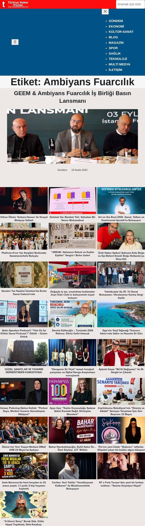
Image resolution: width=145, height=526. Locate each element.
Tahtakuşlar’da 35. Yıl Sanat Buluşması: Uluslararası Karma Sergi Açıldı (121, 294)
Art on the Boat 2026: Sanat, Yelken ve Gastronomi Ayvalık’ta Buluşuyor (121, 219)
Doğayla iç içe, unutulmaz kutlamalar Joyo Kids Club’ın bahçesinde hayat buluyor (72, 294)
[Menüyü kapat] (105, 12)
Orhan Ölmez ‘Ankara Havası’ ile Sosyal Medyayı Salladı (24, 219)
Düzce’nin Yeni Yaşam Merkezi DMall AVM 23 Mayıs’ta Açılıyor (24, 448)
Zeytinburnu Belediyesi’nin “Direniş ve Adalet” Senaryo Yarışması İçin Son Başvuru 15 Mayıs (121, 411)
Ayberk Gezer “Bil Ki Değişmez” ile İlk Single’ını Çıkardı (121, 371)
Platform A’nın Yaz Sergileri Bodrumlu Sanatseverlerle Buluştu (24, 254)
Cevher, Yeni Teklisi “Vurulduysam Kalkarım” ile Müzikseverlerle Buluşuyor (72, 485)
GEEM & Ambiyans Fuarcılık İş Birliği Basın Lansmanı (72, 97)
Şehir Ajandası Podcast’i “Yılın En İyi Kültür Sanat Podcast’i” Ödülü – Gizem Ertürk (24, 333)
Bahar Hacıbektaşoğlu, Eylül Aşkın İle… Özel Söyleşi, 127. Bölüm (72, 448)
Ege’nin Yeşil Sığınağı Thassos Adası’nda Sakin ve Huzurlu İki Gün (121, 332)
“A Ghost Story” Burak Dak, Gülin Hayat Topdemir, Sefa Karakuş (24, 523)
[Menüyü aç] (15, 42)
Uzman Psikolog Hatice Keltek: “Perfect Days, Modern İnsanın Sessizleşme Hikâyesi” (24, 411)
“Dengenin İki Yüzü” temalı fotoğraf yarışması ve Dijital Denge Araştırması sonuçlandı (72, 372)
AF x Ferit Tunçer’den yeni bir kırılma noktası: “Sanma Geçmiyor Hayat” (121, 484)
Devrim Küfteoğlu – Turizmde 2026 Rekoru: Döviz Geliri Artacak (72, 332)
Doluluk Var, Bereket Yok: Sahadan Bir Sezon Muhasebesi (72, 219)
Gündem (62, 169)
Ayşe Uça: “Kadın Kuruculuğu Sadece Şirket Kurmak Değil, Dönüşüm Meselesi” (72, 411)
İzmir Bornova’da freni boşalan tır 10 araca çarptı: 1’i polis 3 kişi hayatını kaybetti (24, 485)
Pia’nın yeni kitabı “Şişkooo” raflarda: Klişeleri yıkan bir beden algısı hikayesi (121, 448)
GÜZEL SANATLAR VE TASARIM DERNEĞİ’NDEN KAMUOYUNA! (24, 371)
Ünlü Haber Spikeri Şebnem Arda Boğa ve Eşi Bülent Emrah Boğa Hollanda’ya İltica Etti (121, 255)
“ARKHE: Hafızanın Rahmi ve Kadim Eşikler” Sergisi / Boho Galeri (72, 254)
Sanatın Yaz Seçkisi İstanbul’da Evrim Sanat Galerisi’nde (24, 292)
